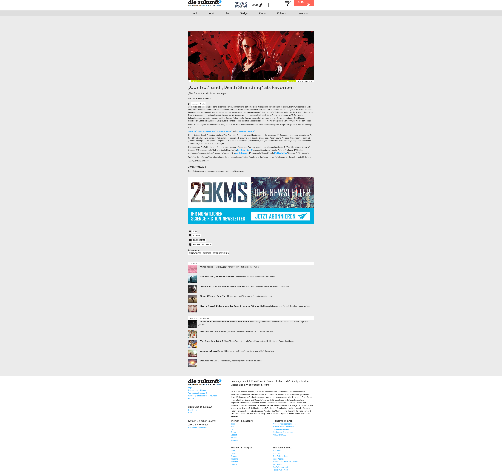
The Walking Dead (280, 456)
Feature (234, 464)
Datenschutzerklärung (197, 390)
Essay (233, 453)
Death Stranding (221, 253)
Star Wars (277, 450)
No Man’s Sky (280, 153)
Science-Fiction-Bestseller (283, 426)
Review (234, 456)
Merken (196, 236)
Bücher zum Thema (202, 244)
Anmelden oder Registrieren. (233, 171)
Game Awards (195, 253)
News (233, 450)
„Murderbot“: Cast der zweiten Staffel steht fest (223, 287)
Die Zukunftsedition (281, 429)
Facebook (192, 409)
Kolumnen (235, 440)
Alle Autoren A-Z (279, 434)
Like (195, 231)
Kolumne (303, 13)
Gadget (244, 13)
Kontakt (191, 398)
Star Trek (276, 453)
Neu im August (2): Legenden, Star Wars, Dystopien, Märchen (229, 306)
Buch (195, 13)
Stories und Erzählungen (283, 432)
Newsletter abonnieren (197, 427)
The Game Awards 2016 (211, 341)
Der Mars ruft (206, 361)
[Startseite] (205, 3)
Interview (234, 461)
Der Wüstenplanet (280, 467)
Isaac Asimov (278, 458)
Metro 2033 (277, 464)
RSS (190, 412)
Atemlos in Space (208, 351)
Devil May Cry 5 (244, 150)
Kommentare (199, 240)
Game (262, 13)
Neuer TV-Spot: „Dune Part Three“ (216, 296)
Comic (211, 13)
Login (255, 5)
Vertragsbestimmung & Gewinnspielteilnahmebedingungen (202, 394)
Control (207, 253)
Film (227, 13)
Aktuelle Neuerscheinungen (284, 423)
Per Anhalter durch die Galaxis (285, 461)
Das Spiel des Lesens (210, 331)
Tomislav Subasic (202, 99)
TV (232, 429)
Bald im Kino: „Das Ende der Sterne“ (217, 277)
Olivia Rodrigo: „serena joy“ (213, 267)
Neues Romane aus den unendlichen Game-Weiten (224, 322)
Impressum (193, 387)
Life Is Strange (242, 153)
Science (281, 13)
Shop (302, 2)
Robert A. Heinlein (280, 469)
